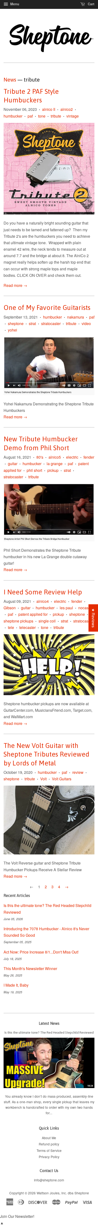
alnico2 (66, 109)
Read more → (15, 285)
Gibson (10, 607)
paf (30, 116)
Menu (14, 3)
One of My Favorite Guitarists (47, 307)
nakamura (75, 317)
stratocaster (51, 323)
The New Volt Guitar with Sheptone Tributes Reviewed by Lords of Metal (46, 754)
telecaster (27, 627)
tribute (56, 116)
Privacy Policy (49, 1156)
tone (41, 116)
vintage (72, 116)
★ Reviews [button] (93, 618)
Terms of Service (49, 1150)
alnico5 (55, 457)
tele (11, 627)
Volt (43, 779)
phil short (34, 470)
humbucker (13, 116)
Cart (90, 3)
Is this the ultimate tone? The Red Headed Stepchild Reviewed (49, 1032)
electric (72, 457)
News (10, 80)
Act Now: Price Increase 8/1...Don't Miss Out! (41, 952)
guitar (12, 463)
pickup (53, 470)
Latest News (49, 1023)
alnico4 (42, 601)
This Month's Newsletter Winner (30, 968)
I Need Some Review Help (43, 592)
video (86, 323)
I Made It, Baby (16, 985)
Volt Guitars (61, 779)
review (77, 772)
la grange (55, 463)
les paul (66, 607)
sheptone (16, 323)
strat (32, 323)
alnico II (48, 109)
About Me (49, 1137)
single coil (47, 621)
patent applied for (33, 614)
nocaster (85, 607)
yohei (12, 330)
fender (88, 457)
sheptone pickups (18, 621)
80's (39, 457)
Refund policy (49, 1144)
